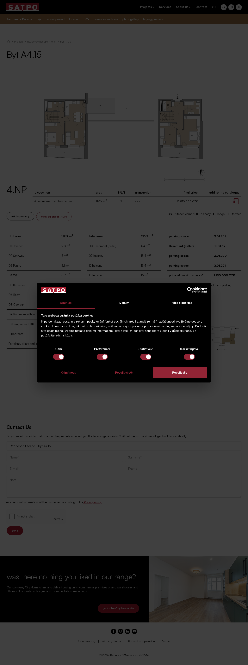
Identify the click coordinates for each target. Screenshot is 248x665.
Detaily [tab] (124, 302)
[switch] (102, 357)
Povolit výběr (124, 372)
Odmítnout (68, 372)
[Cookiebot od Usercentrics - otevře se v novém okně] (190, 290)
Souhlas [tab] (65, 302)
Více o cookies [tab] (182, 302)
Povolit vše (179, 372)
